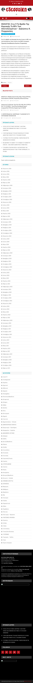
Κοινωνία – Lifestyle (8, 478)
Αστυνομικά (6, 413)
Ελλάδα (5, 447)
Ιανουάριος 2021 (7, 357)
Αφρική (5, 416)
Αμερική (5, 391)
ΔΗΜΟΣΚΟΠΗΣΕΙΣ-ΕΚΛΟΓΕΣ (8, 33)
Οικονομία (5, 497)
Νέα (4, 495)
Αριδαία (5, 407)
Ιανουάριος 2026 (7, 188)
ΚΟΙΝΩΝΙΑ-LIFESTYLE (8, 481)
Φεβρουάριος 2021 (7, 354)
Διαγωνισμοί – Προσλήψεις (10, 427)
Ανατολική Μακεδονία (8, 396)
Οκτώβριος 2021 (7, 331)
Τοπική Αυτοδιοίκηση (8, 531)
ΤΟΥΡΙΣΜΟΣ (6, 534)
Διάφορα (5, 436)
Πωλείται (5, 520)
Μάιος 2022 (6, 312)
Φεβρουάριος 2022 (7, 320)
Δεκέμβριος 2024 (7, 224)
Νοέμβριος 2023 (7, 261)
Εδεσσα (5, 444)
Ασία (4, 410)
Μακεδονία (5, 492)
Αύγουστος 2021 (7, 337)
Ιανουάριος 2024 (7, 255)
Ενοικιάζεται (6, 450)
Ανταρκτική (6, 399)
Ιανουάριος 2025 (7, 222)
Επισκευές (5, 452)
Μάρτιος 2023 (6, 283)
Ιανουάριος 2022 (7, 323)
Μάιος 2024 (6, 244)
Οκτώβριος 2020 (7, 365)
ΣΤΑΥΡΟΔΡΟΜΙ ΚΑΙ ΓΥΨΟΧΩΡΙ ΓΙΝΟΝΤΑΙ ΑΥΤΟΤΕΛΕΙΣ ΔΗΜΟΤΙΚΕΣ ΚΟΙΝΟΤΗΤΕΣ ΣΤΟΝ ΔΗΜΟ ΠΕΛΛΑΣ (16, 134)
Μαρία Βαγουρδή (16, 36)
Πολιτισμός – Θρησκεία (9, 514)
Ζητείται (5, 466)
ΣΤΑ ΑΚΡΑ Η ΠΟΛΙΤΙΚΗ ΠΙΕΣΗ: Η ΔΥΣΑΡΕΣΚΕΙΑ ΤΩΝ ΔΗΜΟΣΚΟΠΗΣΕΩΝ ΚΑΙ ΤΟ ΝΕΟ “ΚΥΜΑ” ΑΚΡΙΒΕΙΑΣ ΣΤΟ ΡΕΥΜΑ (16, 149)
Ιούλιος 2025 (6, 205)
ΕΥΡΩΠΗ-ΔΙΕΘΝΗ (7, 464)
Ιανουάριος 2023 (7, 289)
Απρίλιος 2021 (6, 348)
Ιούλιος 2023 (6, 272)
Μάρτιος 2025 (6, 216)
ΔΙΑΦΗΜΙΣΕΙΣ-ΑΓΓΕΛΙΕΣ (8, 433)
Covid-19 (5, 377)
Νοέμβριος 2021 (7, 328)
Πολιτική (5, 511)
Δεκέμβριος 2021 (7, 326)
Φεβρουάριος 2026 (7, 185)
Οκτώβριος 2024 (7, 230)
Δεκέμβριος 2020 (7, 359)
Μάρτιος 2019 (6, 368)
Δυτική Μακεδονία (7, 441)
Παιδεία (5, 500)
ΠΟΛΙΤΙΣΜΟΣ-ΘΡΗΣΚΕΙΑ (9, 517)
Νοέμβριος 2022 (7, 295)
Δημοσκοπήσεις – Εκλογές (9, 421)
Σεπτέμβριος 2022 (7, 300)
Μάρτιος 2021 (6, 351)
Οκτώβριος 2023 (7, 264)
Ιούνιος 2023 (6, 275)
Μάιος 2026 (6, 177)
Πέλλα (4, 506)
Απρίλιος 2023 (6, 281)
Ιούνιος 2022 (6, 309)
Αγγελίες (5, 382)
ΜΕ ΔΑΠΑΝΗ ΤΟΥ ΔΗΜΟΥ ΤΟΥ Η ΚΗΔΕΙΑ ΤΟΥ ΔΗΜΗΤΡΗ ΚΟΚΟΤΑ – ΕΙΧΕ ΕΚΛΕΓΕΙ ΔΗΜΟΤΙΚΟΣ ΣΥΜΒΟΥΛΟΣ (16, 143)
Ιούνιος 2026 (6, 174)
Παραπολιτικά (6, 503)
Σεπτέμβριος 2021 (7, 334)
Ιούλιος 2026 (6, 171)
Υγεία (4, 540)
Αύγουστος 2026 (7, 168)
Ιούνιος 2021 (6, 343)
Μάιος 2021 (6, 345)
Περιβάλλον (6, 509)
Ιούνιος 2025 (6, 208)
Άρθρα (4, 405)
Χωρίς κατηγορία (7, 542)
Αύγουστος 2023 (7, 269)
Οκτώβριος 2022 (7, 298)
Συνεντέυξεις (6, 528)
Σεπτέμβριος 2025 (7, 199)
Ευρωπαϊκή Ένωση (7, 458)
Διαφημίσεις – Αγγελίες (9, 430)
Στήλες (5, 526)
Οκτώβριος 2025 (7, 196)
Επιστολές (5, 455)
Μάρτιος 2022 (6, 317)
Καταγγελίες (6, 472)
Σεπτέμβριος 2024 (7, 233)
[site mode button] (27, 18)
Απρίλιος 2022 (6, 314)
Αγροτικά (5, 385)
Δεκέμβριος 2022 (7, 292)
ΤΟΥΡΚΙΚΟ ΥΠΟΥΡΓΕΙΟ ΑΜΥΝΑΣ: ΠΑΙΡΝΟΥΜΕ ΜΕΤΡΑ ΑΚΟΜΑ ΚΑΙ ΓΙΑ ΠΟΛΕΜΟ (16, 139)
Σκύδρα (5, 523)
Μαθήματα (5, 489)
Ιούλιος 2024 (6, 238)
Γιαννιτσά (5, 419)
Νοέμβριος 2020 (7, 362)
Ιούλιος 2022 (6, 306)
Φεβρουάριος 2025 (7, 219)
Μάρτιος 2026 (6, 182)
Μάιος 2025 (6, 210)
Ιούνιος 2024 (6, 241)
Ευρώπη (5, 461)
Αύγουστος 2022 (7, 303)
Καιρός (4, 469)
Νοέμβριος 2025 (7, 194)
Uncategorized (6, 379)
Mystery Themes (27, 681)
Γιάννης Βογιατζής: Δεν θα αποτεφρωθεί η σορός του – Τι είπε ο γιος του (6, 86)
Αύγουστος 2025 (7, 202)
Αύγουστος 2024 (7, 236)
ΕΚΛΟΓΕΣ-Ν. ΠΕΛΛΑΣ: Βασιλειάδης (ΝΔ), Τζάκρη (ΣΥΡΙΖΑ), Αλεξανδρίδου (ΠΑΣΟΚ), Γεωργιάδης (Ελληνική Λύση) (16, 97)
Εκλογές (10, 82)
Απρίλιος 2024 (6, 247)
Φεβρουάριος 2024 (7, 253)
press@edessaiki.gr (8, 561)
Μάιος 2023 (6, 278)
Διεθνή (4, 438)
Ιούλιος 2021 (6, 340)
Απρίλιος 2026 (6, 179)
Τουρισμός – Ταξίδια (8, 537)
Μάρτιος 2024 (6, 250)
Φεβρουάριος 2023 (7, 286)
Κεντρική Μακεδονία (8, 475)
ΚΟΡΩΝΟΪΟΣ (6, 483)
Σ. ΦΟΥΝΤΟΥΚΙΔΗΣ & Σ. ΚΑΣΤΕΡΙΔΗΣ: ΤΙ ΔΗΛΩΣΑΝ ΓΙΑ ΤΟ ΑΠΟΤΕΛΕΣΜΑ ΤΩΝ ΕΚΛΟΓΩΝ (15, 115)
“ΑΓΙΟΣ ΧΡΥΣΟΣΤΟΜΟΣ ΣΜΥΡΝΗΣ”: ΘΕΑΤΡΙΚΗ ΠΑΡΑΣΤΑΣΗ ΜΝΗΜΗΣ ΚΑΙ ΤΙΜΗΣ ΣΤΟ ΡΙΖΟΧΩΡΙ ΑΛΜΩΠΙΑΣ (14, 128)
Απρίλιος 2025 (6, 213)
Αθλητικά (5, 388)
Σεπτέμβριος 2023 (7, 267)
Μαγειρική (5, 486)
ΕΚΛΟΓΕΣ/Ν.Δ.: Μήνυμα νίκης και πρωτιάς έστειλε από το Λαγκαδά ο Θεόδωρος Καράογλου (28, 86)
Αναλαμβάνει (6, 393)
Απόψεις (5, 402)
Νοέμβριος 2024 (7, 227)
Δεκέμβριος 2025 (7, 191)
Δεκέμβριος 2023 (7, 258)
